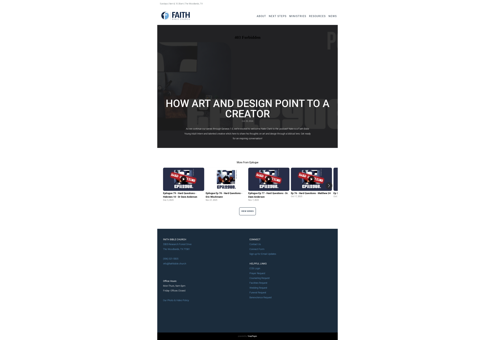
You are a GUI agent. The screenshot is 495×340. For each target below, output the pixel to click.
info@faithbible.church (174, 263)
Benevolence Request (260, 297)
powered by (247, 336)
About (262, 16)
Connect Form (257, 249)
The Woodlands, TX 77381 (176, 249)
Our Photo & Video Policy (176, 300)
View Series (247, 211)
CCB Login (255, 268)
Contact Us (255, 244)
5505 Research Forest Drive (177, 244)
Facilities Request (258, 282)
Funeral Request (258, 292)
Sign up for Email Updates (262, 254)
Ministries (298, 16)
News (332, 16)
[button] (329, 185)
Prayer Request (257, 273)
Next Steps (278, 16)
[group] (183, 186)
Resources (318, 16)
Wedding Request (258, 287)
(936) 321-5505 (170, 258)
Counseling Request (259, 278)
